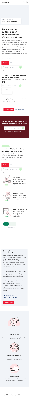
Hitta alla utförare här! (19, 109)
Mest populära (7, 89)
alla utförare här (17, 185)
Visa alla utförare (7, 92)
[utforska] (6, 180)
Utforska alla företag (8, 302)
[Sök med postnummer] (20, 67)
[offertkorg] (6, 213)
